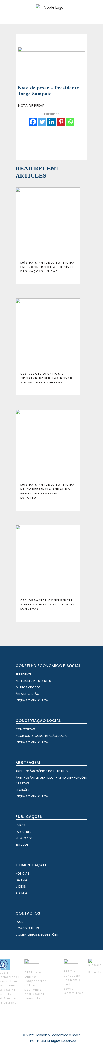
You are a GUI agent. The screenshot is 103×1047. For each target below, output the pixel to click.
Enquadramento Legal (32, 700)
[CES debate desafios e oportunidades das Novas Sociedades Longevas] (48, 333)
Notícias (22, 874)
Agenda (21, 893)
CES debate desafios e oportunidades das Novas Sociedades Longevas (46, 378)
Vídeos (21, 886)
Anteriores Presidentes (33, 681)
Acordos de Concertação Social (42, 736)
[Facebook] (33, 122)
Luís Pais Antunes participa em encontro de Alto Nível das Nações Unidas (47, 267)
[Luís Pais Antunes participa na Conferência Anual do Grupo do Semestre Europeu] (48, 444)
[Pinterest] (61, 122)
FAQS (19, 922)
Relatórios (24, 838)
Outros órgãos (28, 687)
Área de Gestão (27, 694)
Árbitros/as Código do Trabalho (42, 771)
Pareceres (23, 832)
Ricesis (95, 972)
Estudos (22, 845)
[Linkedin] (51, 122)
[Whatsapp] (70, 122)
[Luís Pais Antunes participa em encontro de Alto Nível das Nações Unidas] (48, 222)
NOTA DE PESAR (31, 105)
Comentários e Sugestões (37, 935)
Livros (20, 825)
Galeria (21, 880)
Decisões (22, 790)
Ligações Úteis (27, 928)
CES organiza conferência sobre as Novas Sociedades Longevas (47, 604)
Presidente (23, 674)
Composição (25, 729)
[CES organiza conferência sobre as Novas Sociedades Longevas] (48, 559)
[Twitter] (42, 122)
